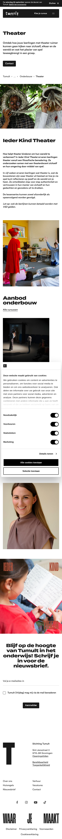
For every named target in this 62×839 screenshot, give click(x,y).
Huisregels (8, 785)
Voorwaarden (46, 829)
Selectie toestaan (31, 471)
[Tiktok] (45, 802)
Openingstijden (40, 756)
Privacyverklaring (28, 829)
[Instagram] (26, 802)
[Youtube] (35, 802)
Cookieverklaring (29, 834)
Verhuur (36, 781)
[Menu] (53, 13)
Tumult (6, 76)
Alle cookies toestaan (31, 462)
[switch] (54, 424)
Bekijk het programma (17, 4)
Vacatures (37, 785)
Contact (36, 790)
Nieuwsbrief (9, 790)
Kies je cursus (40, 13)
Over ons (7, 781)
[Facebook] (17, 802)
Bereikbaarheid (40, 762)
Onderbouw (25, 76)
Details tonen (46, 454)
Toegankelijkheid (41, 765)
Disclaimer (11, 829)
